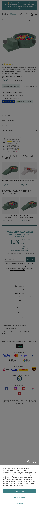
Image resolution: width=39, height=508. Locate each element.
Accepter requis (19, 497)
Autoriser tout (19, 491)
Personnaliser (19, 503)
